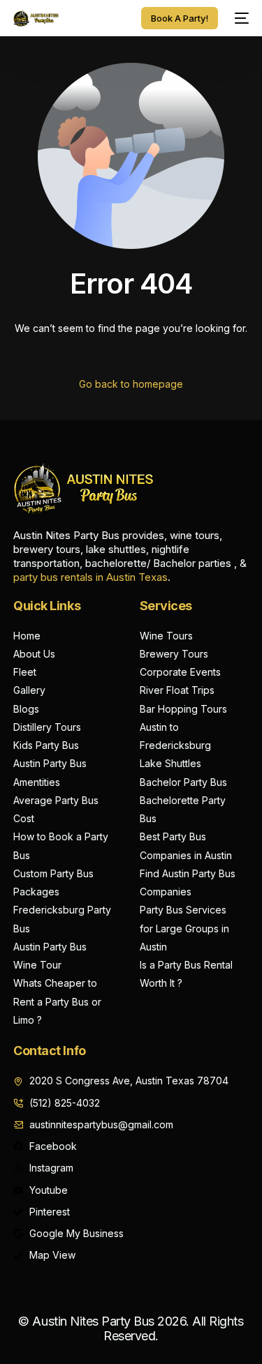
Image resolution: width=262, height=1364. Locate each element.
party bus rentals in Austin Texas (90, 577)
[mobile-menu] (240, 18)
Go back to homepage (131, 384)
